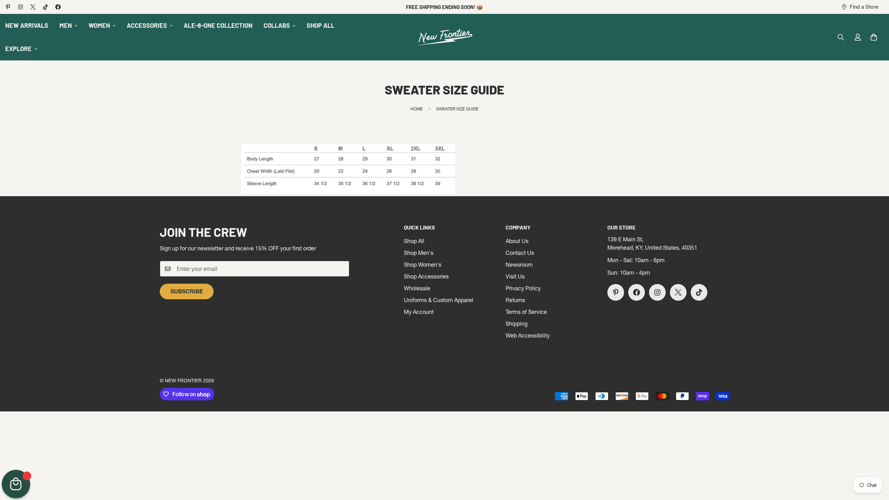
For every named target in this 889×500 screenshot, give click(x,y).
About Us (517, 241)
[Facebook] (58, 7)
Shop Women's (422, 264)
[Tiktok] (45, 7)
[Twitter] (33, 7)
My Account (419, 311)
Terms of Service (526, 311)
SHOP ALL (320, 25)
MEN (65, 25)
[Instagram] (20, 7)
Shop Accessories (426, 276)
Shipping (516, 323)
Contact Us (520, 252)
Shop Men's (418, 252)
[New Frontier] (444, 37)
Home (416, 108)
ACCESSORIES (147, 25)
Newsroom (519, 264)
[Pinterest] (8, 7)
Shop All (414, 241)
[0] (874, 37)
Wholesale (417, 288)
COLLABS (277, 25)
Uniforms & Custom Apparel (438, 300)
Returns (515, 300)
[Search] (841, 37)
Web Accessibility (528, 335)
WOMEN (99, 25)
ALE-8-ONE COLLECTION (218, 25)
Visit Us (515, 276)
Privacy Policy (523, 288)
